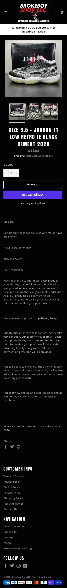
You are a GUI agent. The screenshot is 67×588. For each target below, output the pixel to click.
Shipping (19, 155)
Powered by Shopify (41, 577)
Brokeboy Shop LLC (21, 577)
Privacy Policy (11, 481)
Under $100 (10, 531)
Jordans (8, 537)
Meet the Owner (13, 503)
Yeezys (7, 542)
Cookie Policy (11, 487)
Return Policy (11, 492)
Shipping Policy (13, 498)
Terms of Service (13, 476)
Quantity (8, 165)
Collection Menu (13, 526)
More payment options (32, 203)
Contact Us (10, 509)
